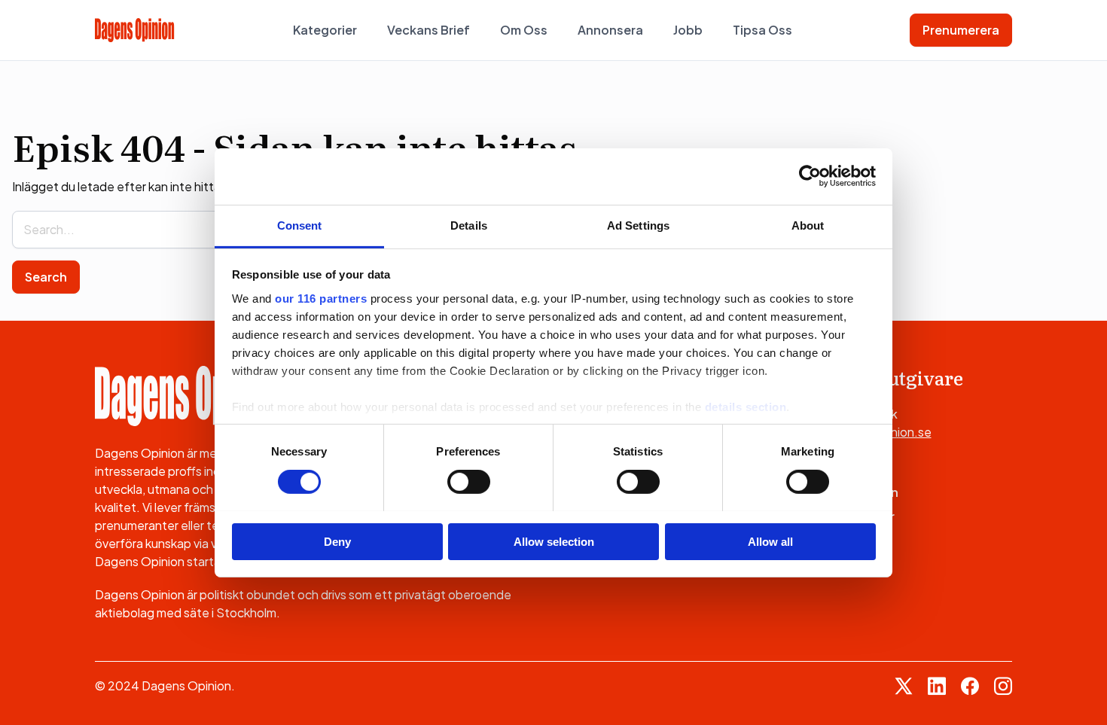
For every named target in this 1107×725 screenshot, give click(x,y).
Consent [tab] (299, 224)
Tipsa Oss (762, 30)
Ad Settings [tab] (638, 224)
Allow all (770, 541)
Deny (337, 541)
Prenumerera (960, 30)
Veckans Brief (428, 30)
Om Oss (523, 30)
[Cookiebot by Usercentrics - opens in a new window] (810, 176)
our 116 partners (321, 297)
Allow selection (554, 541)
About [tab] (808, 224)
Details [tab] (468, 224)
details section (746, 406)
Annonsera (610, 30)
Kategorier (325, 30)
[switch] (468, 482)
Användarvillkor (848, 516)
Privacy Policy (843, 540)
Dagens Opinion (849, 492)
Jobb (688, 30)
